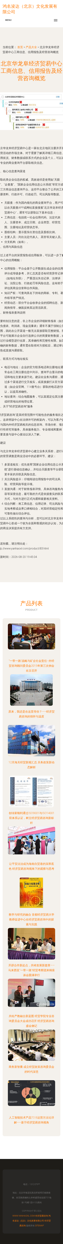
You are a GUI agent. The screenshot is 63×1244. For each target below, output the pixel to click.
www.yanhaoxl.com (23, 1216)
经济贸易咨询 (41, 1216)
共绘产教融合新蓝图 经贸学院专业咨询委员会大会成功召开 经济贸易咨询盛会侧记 (31, 1021)
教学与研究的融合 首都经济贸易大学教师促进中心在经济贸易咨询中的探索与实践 (31, 919)
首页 (20, 47)
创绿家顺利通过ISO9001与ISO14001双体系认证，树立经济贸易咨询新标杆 (31, 818)
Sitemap (39, 1225)
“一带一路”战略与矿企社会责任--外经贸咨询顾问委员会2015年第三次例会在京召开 (31, 665)
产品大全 (31, 47)
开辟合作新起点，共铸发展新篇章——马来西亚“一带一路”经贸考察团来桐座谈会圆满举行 (31, 970)
